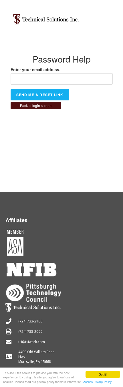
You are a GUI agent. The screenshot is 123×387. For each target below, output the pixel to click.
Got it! (103, 374)
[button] (105, 17)
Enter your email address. (35, 69)
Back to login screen (35, 105)
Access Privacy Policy (97, 382)
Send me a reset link (40, 94)
